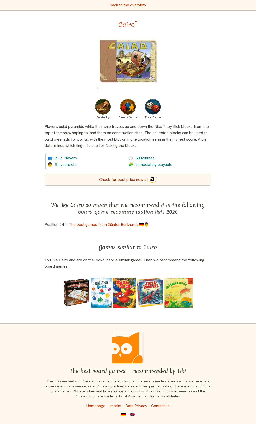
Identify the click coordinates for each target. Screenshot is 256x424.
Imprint (116, 405)
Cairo (128, 24)
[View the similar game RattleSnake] (124, 293)
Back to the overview (128, 5)
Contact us (160, 405)
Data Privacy (136, 405)
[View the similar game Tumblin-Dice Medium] (77, 293)
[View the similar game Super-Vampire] (150, 293)
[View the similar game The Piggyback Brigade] (178, 293)
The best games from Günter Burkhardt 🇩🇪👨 (109, 224)
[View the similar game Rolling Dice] (101, 293)
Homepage (96, 405)
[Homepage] (128, 348)
